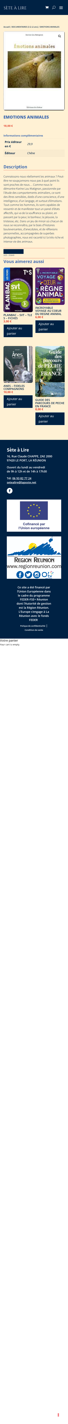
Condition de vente (34, 630)
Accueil (6, 26)
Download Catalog (14, 251)
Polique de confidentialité (32, 625)
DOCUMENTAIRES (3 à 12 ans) (25, 26)
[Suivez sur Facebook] (9, 491)
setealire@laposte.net (21, 482)
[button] (59, 36)
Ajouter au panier (14, 331)
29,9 (30, 144)
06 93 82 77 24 (21, 478)
